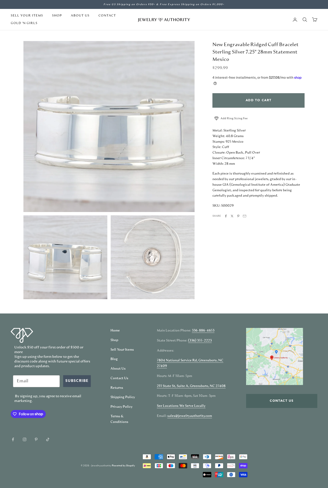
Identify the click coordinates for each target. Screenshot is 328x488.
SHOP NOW (210, 274)
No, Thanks (210, 288)
